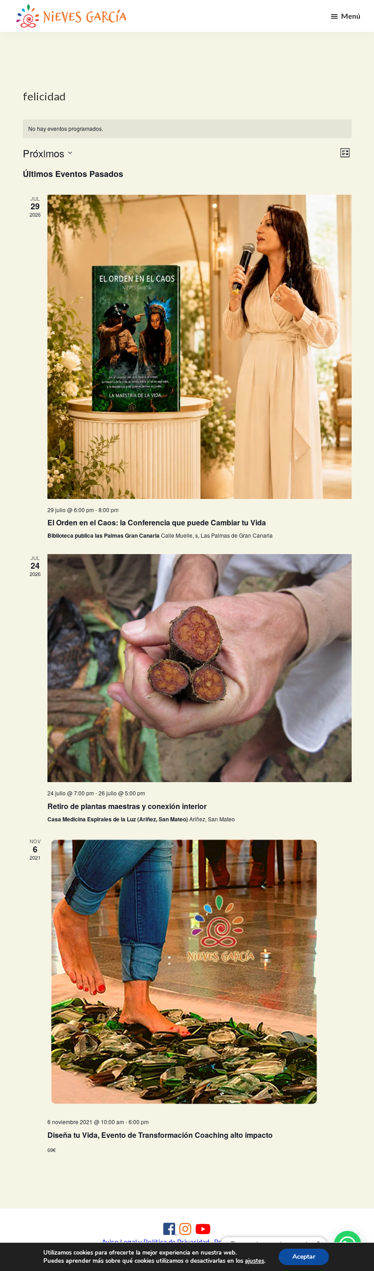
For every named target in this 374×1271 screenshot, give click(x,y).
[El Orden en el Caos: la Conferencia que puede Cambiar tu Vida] (199, 347)
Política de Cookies (243, 1242)
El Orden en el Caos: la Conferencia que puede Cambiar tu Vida (156, 522)
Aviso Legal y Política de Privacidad (155, 1242)
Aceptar (303, 1256)
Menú (350, 15)
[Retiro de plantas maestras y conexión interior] (199, 668)
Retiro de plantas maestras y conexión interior (127, 806)
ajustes (254, 1261)
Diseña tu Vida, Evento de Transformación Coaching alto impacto (160, 1135)
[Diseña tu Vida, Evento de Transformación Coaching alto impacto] (199, 974)
